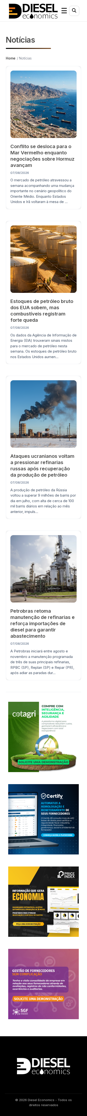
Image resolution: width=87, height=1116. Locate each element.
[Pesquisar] (74, 11)
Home (10, 58)
